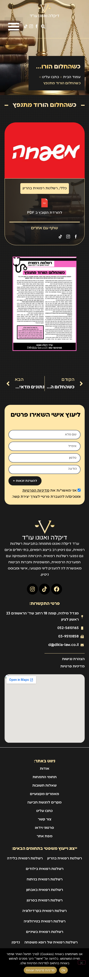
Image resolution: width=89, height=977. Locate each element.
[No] (82, 962)
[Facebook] (56, 589)
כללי (63, 188)
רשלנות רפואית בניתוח (45, 879)
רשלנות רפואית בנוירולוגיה (44, 921)
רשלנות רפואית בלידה (25, 858)
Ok (63, 970)
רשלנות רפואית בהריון (40, 188)
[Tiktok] (44, 589)
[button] (43, 26)
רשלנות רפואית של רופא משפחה (51, 942)
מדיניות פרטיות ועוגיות (40, 970)
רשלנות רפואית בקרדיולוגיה (44, 911)
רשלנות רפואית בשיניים (44, 932)
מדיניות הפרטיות (35, 491)
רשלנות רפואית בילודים (44, 869)
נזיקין (16, 942)
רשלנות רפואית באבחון (44, 890)
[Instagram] (32, 589)
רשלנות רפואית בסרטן (45, 900)
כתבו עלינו (50, 77)
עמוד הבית (72, 77)
